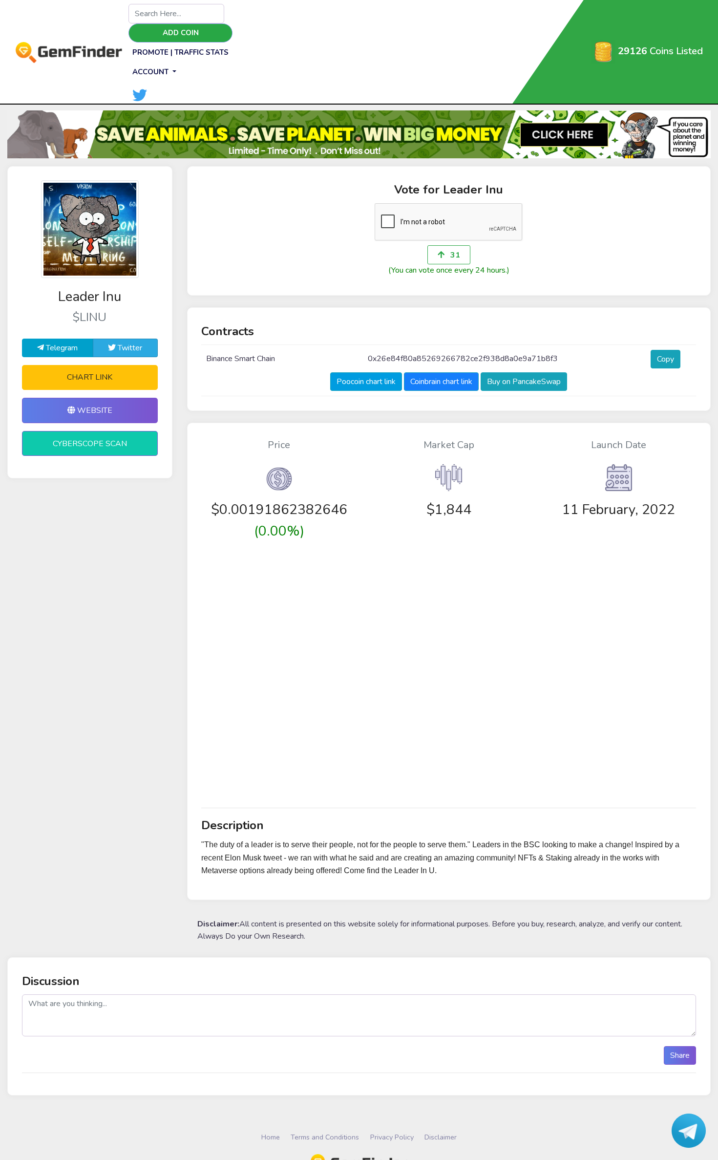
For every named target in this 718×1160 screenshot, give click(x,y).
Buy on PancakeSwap (524, 381)
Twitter (129, 348)
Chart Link (89, 377)
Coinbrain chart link (441, 381)
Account (151, 72)
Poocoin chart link (366, 381)
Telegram (61, 348)
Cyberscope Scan (90, 443)
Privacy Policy (392, 1137)
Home (270, 1137)
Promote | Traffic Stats (180, 52)
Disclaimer (440, 1137)
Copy (665, 359)
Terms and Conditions (325, 1137)
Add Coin (181, 33)
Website (93, 410)
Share (680, 1055)
